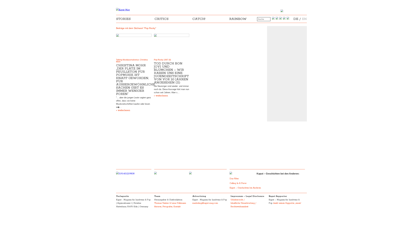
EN (304, 19)
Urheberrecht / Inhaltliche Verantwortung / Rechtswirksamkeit (243, 203)
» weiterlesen (123, 110)
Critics (162, 19)
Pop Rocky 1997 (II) (162, 60)
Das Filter (234, 178)
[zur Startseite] (123, 9)
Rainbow (238, 19)
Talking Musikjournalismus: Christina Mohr (132, 61)
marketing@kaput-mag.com (205, 203)
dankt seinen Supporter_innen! (287, 203)
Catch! (198, 19)
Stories (123, 19)
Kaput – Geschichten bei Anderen (245, 188)
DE (295, 19)
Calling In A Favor (238, 183)
